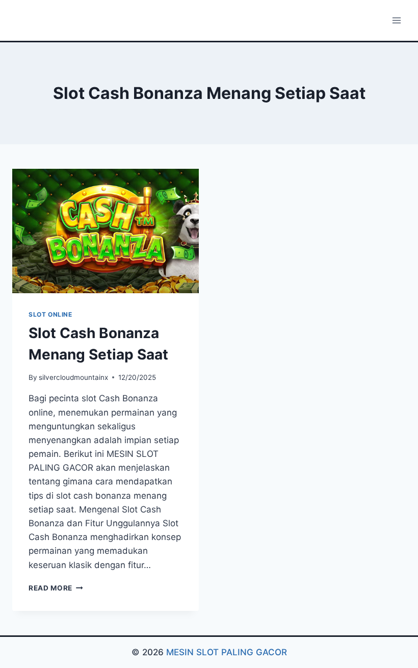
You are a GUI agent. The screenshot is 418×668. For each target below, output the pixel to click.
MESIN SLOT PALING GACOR (226, 652)
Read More (56, 588)
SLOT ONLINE (50, 314)
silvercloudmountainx (73, 377)
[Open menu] (396, 20)
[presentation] (105, 231)
